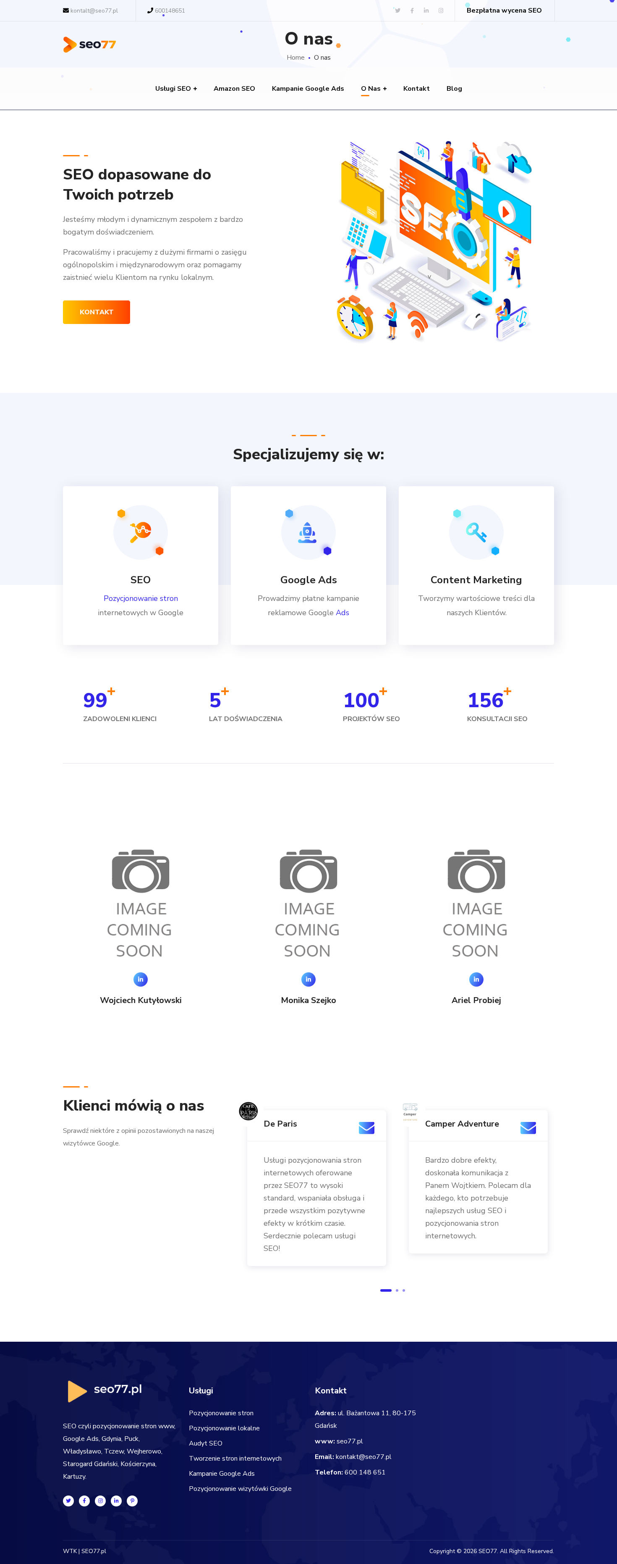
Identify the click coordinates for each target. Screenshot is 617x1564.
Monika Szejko (308, 1000)
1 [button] (386, 1290)
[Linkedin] (116, 1501)
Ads (342, 613)
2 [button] (397, 1290)
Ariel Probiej (476, 1000)
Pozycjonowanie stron (141, 598)
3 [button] (404, 1290)
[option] (141, 920)
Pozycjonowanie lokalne (224, 1428)
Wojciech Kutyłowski (141, 1000)
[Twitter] (68, 1501)
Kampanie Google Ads (222, 1473)
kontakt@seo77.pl (364, 1456)
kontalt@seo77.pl (93, 11)
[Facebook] (84, 1501)
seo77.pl (350, 1441)
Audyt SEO (205, 1443)
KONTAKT (97, 312)
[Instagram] (100, 1501)
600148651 (170, 11)
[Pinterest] (132, 1501)
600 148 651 (365, 1472)
